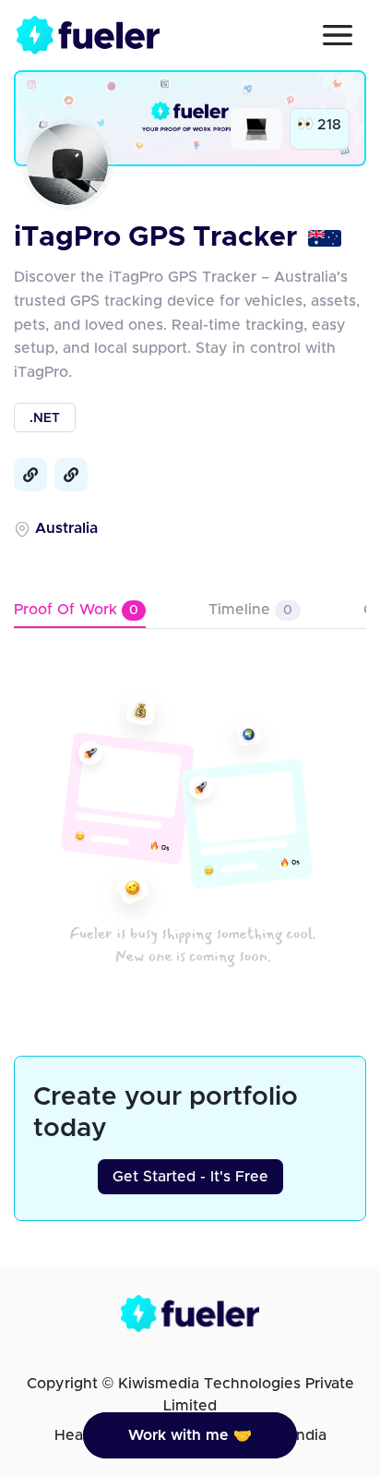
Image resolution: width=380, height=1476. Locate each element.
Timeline (250, 609)
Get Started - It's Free (190, 1176)
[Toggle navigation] (337, 35)
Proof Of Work (76, 609)
